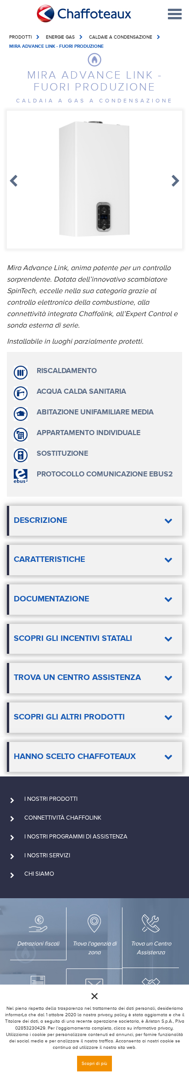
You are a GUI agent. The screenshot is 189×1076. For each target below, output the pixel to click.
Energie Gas (60, 37)
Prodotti (20, 37)
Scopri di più (94, 1063)
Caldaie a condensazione (120, 37)
